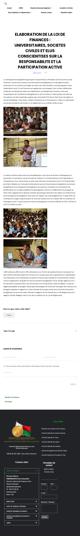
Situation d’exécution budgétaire (40, 8)
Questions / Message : (48, 502)
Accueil (9, 8)
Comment (7, 372)
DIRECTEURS (10, 501)
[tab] (21, 470)
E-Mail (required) (49, 357)
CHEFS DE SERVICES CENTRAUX (16, 506)
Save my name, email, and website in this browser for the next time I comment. (32, 366)
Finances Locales (46, 12)
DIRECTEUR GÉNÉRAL (12, 471)
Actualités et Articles (66, 8)
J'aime (9, 315)
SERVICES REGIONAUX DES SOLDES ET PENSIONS (18, 517)
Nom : (52, 484)
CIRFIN (8, 523)
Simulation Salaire (66, 12)
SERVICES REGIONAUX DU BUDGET (16, 511)
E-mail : (43, 493)
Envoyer (44, 517)
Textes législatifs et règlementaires (19, 12)
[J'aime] (45, 72)
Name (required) (9, 357)
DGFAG (21, 8)
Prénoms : (44, 484)
